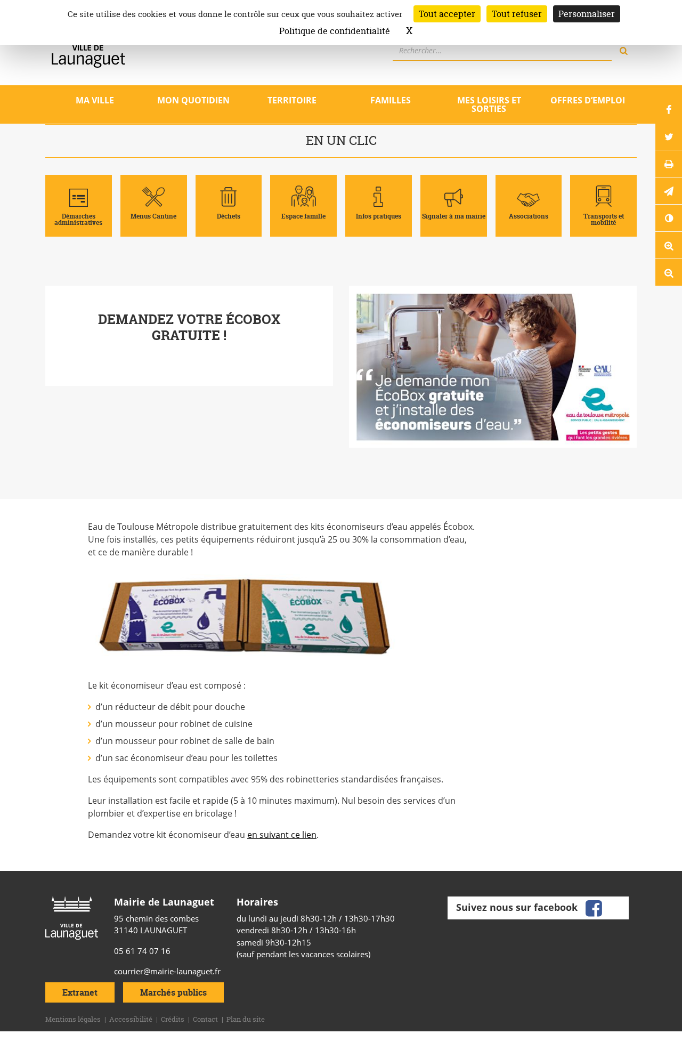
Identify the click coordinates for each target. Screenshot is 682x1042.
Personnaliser (586, 14)
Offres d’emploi (587, 100)
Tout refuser (517, 14)
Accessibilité (130, 1019)
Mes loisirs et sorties (489, 104)
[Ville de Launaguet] (71, 917)
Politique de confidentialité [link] (334, 31)
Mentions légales (73, 1019)
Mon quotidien (193, 100)
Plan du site (245, 1019)
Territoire (291, 100)
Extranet (80, 992)
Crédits (172, 1019)
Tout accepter (447, 14)
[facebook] (593, 907)
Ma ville (95, 100)
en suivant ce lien (281, 835)
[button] (668, 190)
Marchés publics (173, 992)
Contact (205, 1019)
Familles (390, 100)
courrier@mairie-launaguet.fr (167, 971)
